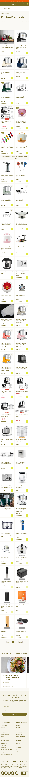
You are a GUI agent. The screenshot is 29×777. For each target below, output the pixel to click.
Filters (3, 28)
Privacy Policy (19, 732)
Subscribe (14, 714)
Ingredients (4, 743)
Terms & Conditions (20, 729)
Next (20, 642)
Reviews (18, 725)
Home (2, 13)
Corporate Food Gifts (6, 754)
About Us (18, 727)
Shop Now (23, 1)
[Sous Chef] (14, 4)
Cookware (7, 13)
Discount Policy (19, 734)
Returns (3, 729)
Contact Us (4, 725)
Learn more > (14, 158)
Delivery (3, 727)
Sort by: (24, 28)
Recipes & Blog (4, 752)
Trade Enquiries (5, 734)
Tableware (3, 747)
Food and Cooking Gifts (7, 749)
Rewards (3, 732)
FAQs (2, 736)
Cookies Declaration (20, 736)
